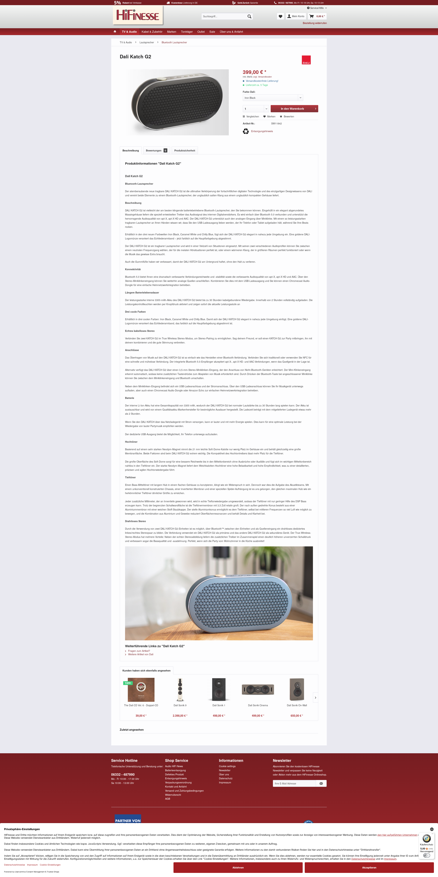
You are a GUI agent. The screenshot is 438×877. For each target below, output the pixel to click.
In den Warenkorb (292, 109)
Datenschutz (226, 778)
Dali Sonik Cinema (258, 705)
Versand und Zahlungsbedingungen (184, 790)
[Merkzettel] (280, 16)
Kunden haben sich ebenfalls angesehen (147, 670)
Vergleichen (252, 116)
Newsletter (224, 770)
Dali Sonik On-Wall (297, 705)
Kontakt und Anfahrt (176, 786)
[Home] (115, 31)
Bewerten (288, 116)
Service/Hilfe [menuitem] (317, 8)
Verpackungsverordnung (178, 782)
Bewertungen (156, 150)
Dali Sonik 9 (180, 705)
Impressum (225, 782)
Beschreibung (131, 150)
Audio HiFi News (174, 766)
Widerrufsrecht (173, 794)
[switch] (426, 855)
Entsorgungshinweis (261, 131)
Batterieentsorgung (175, 770)
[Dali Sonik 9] (180, 690)
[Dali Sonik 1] (219, 690)
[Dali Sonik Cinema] (258, 690)
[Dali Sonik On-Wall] (297, 690)
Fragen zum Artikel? (138, 650)
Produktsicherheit (184, 150)
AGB (167, 798)
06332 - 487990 (123, 774)
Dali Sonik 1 (218, 705)
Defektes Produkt (174, 774)
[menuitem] (227, 16)
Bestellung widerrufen (315, 23)
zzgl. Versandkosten (262, 76)
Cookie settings (227, 766)
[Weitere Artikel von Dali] (306, 60)
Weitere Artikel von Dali (140, 654)
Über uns (224, 774)
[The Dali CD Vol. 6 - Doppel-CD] (141, 690)
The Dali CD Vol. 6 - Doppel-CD (141, 705)
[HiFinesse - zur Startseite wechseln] (138, 15)
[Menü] (432, 835)
